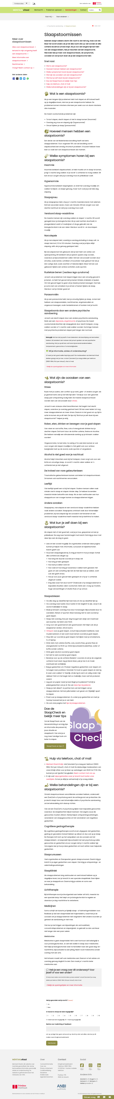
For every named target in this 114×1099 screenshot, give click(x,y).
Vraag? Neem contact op (22, 68)
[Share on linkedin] (20, 79)
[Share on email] (24, 79)
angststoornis (69, 321)
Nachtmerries (17, 64)
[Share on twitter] (17, 79)
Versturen (52, 1043)
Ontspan (49, 631)
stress (74, 401)
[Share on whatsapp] (27, 79)
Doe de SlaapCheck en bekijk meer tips (61, 81)
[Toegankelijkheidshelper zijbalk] (34, 3)
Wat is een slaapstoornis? (56, 66)
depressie (59, 321)
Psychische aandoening (55, 26)
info (83, 1079)
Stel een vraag (89, 1097)
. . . (45, 26)
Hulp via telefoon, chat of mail (58, 84)
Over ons (43, 1066)
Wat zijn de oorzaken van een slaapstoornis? (64, 75)
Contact (62, 1059)
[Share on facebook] (13, 79)
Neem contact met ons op (84, 773)
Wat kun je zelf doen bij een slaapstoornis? (63, 78)
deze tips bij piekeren (82, 685)
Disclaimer (43, 1073)
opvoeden (85, 1083)
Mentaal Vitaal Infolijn (54, 764)
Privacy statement (46, 1068)
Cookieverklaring (45, 1070)
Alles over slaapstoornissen (23, 47)
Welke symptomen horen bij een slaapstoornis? (65, 72)
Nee (49, 1007)
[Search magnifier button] (100, 10)
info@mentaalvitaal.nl (65, 1064)
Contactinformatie (46, 1064)
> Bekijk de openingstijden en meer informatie (61, 366)
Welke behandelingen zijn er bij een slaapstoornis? (66, 87)
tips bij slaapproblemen (75, 703)
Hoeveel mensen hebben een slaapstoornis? (64, 69)
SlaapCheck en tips (54, 746)
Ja (48, 1004)
